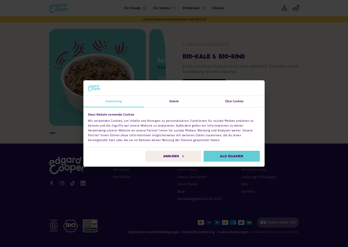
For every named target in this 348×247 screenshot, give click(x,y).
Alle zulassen (231, 156)
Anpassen (171, 156)
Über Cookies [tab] (234, 101)
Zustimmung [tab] (113, 101)
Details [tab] (174, 101)
